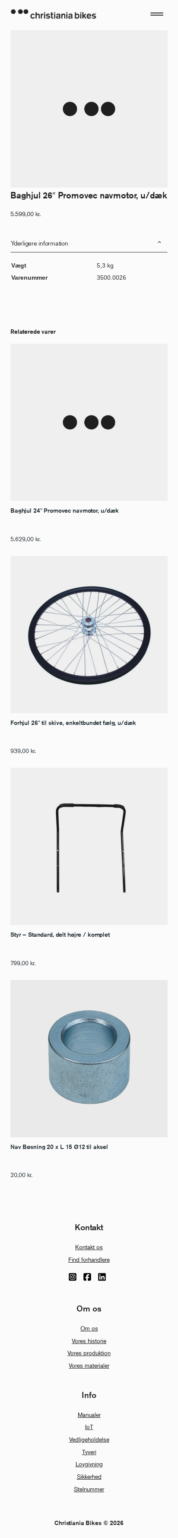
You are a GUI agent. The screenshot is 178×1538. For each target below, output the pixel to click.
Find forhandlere (89, 1259)
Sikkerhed (89, 1476)
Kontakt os (89, 1247)
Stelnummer (89, 1489)
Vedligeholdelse (89, 1439)
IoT (89, 1426)
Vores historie (89, 1340)
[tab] (89, 243)
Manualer (89, 1414)
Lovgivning (89, 1464)
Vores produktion (89, 1352)
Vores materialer (89, 1365)
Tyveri (89, 1451)
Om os (89, 1328)
